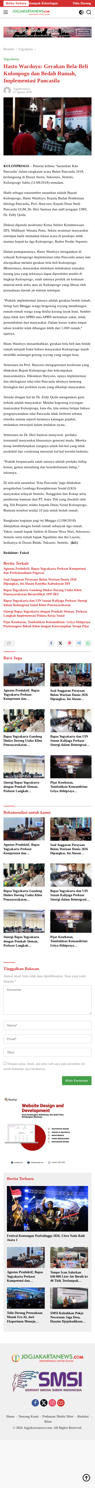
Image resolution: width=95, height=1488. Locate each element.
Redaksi (83, 1416)
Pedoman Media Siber (58, 1416)
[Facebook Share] (51, 643)
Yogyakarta (11, 59)
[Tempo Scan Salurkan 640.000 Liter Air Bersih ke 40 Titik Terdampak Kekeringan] (69, 1257)
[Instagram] (52, 1403)
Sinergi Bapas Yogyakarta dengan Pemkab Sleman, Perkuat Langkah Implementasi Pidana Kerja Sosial (45, 613)
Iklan (48, 1421)
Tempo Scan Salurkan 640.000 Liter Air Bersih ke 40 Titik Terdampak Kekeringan (69, 1277)
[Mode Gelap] (81, 12)
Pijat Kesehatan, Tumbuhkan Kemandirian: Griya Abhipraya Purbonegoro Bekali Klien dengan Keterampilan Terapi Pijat (46, 624)
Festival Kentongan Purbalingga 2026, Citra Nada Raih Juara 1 (46, 1238)
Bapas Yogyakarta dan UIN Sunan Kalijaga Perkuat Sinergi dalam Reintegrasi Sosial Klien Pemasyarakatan (45, 603)
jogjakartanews (21, 88)
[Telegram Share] (78, 643)
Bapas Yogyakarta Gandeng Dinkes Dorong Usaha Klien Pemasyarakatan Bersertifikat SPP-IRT (42, 592)
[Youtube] (61, 1403)
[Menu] (6, 12)
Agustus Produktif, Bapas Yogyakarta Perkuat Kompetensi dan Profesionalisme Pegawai (44, 571)
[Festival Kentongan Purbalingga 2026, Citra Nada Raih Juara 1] (47, 1209)
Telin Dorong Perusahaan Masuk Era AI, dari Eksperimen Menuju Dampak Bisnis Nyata (24, 1317)
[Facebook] (35, 1403)
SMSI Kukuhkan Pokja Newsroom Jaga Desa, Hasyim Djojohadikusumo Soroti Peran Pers (68, 1317)
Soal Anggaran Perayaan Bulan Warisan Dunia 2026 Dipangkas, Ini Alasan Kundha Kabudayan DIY (40, 581)
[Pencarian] (89, 12)
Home (10, 1416)
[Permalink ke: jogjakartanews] (7, 90)
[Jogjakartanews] (31, 12)
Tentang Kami (28, 1416)
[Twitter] (44, 1403)
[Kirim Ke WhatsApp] (88, 643)
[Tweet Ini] (60, 643)
